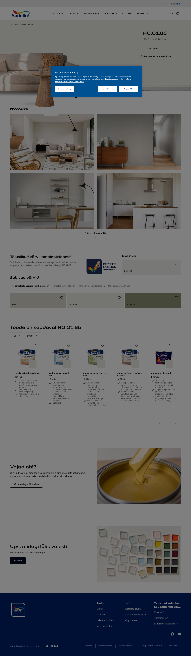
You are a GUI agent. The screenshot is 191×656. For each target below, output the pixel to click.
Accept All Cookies (107, 89)
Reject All (128, 89)
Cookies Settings (65, 89)
